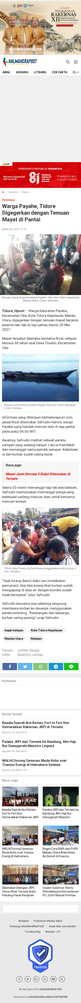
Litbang (40, 72)
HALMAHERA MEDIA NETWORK (48, 996)
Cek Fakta (59, 72)
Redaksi (23, 921)
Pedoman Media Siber (48, 921)
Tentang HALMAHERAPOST (26, 926)
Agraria (22, 72)
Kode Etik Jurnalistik (62, 926)
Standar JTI (52, 931)
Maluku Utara (14, 638)
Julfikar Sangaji (28, 650)
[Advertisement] (40, 118)
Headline (13, 192)
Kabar (25, 192)
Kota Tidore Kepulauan (47, 630)
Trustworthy (32, 931)
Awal (6, 72)
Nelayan (36, 638)
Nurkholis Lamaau (30, 655)
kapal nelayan (14, 630)
